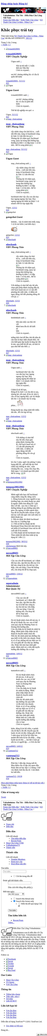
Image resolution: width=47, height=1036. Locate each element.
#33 (7, 748)
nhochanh (11, 244)
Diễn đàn (9, 826)
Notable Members (18, 859)
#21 (7, 83)
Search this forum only (25, 901)
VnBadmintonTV (13, 845)
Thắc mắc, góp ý (12, 996)
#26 (7, 303)
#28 (7, 419)
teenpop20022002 (15, 487)
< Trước (4, 45)
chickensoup (11, 546)
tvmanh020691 (14, 53)
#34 (7, 779)
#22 (7, 117)
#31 (7, 576)
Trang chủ (10, 824)
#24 (7, 210)
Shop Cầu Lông (12, 980)
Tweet (3, 797)
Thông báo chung (13, 994)
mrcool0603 (12, 553)
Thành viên (10, 847)
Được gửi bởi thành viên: (13, 880)
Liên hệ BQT (11, 1001)
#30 (7, 544)
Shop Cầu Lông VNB (15, 843)
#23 (7, 151)
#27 (7, 353)
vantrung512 (12, 755)
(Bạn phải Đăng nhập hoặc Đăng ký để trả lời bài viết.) (22, 783)
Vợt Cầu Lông (12, 984)
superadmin (10, 654)
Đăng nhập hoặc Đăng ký (14, 3)
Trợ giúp (9, 999)
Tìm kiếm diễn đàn (18, 838)
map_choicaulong (15, 124)
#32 (7, 656)
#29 (7, 480)
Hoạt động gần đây (18, 864)
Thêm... (11, 923)
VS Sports (10, 982)
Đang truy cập (16, 862)
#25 (7, 237)
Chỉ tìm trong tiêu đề (24, 876)
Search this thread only (25, 899)
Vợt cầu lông (11, 1011)
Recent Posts (16, 841)
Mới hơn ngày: (9, 892)
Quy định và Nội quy (14, 1026)
